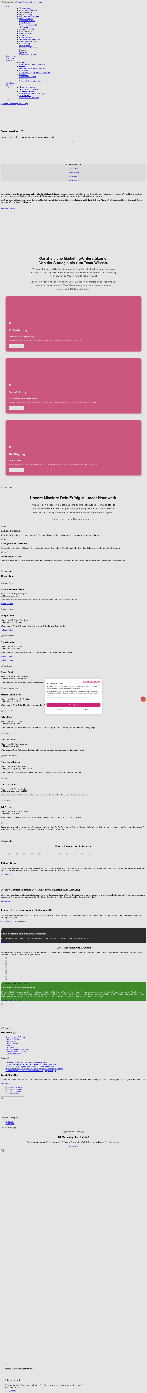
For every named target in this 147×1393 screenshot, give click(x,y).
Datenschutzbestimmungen (91, 682)
